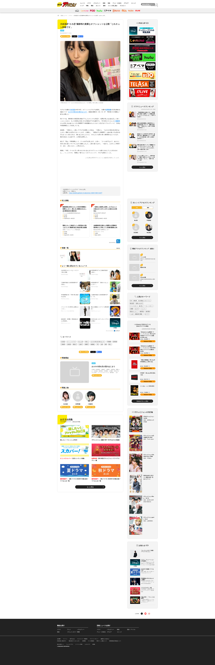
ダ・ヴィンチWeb (79, 644)
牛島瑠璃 (109, 341)
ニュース (82, 3)
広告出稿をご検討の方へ (61, 640)
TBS (98, 344)
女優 (102, 344)
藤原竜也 (142, 311)
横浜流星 (132, 303)
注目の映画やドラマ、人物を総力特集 (70, 422)
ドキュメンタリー (72, 631)
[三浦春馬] (90, 399)
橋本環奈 (148, 311)
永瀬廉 (131, 308)
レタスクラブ (87, 644)
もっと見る (90, 487)
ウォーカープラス (69, 644)
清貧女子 (75, 344)
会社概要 (58, 638)
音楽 (109, 3)
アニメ (69, 629)
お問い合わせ (72, 638)
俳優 (106, 344)
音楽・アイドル (131, 629)
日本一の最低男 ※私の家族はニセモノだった (140, 300)
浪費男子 (87, 344)
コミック (133, 3)
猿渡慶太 (93, 344)
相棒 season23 (139, 303)
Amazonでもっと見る (142, 401)
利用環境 (84, 640)
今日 (137, 207)
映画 (104, 3)
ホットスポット (149, 306)
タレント (98, 5)
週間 (148, 207)
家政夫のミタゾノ (134, 311)
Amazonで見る (148, 341)
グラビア (126, 3)
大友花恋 (72, 110)
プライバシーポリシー (94, 638)
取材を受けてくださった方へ (74, 640)
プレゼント (123, 5)
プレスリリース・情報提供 (82, 638)
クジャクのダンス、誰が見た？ (137, 306)
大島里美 (69, 344)
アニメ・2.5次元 (117, 3)
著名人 (110, 344)
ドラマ (89, 3)
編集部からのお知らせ (105, 638)
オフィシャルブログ (71, 341)
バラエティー (96, 3)
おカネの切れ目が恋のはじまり (77, 112)
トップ (82, 5)
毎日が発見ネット (60, 644)
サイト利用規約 (91, 640)
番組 (92, 5)
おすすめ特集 (66, 419)
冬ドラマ (147, 314)
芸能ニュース (64, 15)
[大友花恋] (65, 399)
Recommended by (110, 330)
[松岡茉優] (78, 399)
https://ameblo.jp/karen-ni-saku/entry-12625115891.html (85, 193)
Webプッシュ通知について (102, 640)
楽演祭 (93, 644)
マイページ (65, 638)
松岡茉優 (108, 110)
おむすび (137, 308)
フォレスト (143, 308)
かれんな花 (80, 341)
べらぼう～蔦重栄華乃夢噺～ (136, 314)
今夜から (87, 341)
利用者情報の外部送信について (115, 640)
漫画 (104, 5)
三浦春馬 (117, 121)
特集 (87, 5)
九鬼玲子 (81, 344)
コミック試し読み (112, 5)
